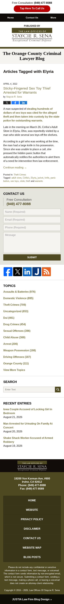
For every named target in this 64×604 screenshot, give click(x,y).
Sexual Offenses (16, 330)
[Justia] (37, 271)
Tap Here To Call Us (32, 8)
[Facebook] (8, 271)
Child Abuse (14, 337)
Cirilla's (26, 178)
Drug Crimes (14, 324)
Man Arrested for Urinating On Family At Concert (28, 425)
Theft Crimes (20, 174)
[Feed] (46, 271)
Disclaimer (32, 528)
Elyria (33, 178)
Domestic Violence (18, 298)
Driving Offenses (17, 357)
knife (47, 178)
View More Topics (14, 370)
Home (10, 17)
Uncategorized (15, 311)
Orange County (16, 363)
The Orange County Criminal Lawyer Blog (32, 33)
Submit (32, 257)
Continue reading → (15, 167)
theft (28, 181)
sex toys (15, 181)
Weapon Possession (19, 350)
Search (58, 389)
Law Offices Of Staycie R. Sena (44, 590)
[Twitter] (17, 271)
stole (22, 181)
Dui (8, 317)
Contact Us (32, 17)
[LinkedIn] (27, 271)
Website (32, 509)
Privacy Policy (32, 519)
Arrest (10, 344)
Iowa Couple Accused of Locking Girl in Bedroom (27, 411)
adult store (16, 178)
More (53, 17)
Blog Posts (32, 557)
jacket (40, 178)
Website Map (32, 547)
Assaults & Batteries (19, 291)
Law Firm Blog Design (31, 599)
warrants (39, 181)
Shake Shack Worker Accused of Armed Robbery (28, 440)
